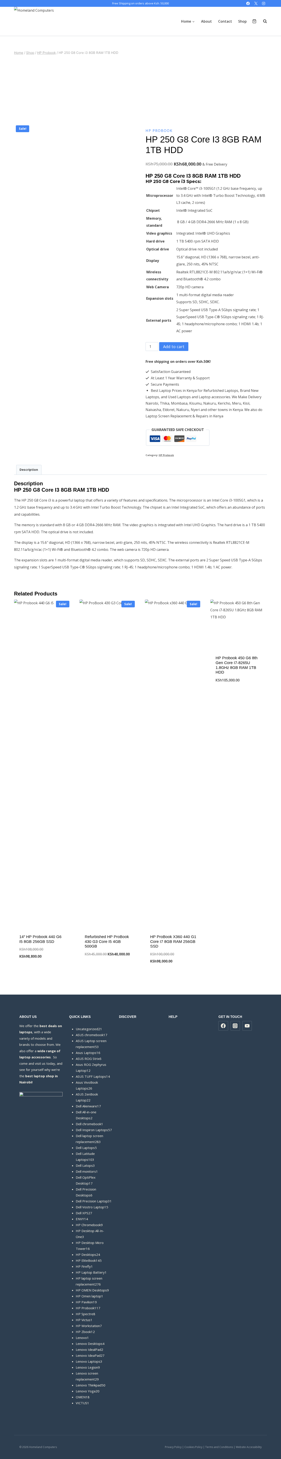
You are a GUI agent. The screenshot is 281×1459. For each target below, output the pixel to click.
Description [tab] (29, 469)
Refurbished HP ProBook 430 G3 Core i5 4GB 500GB (107, 941)
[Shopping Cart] (254, 21)
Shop (242, 21)
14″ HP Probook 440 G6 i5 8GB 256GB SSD (40, 939)
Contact (225, 21)
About (206, 21)
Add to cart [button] (42, 971)
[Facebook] (248, 3)
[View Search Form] (263, 21)
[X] (255, 3)
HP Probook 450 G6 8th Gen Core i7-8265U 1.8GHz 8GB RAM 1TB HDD (237, 665)
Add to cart (173, 346)
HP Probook (159, 130)
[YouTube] (247, 1026)
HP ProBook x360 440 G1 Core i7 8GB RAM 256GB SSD (173, 941)
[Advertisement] (140, 89)
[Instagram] (263, 3)
